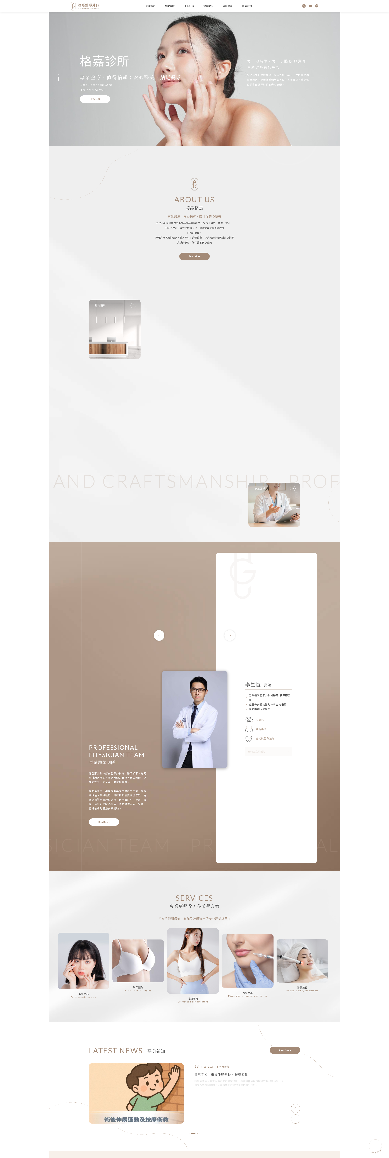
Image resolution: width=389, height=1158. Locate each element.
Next (229, 635)
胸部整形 (138, 987)
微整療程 (208, 6)
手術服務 (189, 6)
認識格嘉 (150, 6)
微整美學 (248, 992)
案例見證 (227, 6)
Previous (159, 635)
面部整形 (83, 994)
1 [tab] (58, 76)
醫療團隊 (170, 6)
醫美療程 (302, 987)
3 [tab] (195, 1133)
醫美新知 (247, 6)
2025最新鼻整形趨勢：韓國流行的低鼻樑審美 (228, 1074)
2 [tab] (58, 80)
